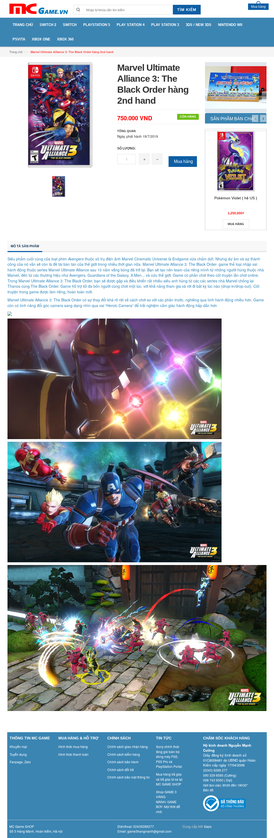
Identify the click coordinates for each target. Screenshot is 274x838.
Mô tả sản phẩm (25, 246)
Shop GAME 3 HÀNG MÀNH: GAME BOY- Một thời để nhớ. (168, 802)
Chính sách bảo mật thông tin (128, 777)
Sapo (208, 826)
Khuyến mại (18, 746)
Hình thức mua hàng (73, 746)
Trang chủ (15, 52)
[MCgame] (38, 9)
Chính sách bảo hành (123, 762)
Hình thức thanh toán (73, 754)
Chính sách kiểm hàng (123, 754)
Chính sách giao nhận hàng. (128, 746)
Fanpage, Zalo (20, 762)
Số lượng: (126, 148)
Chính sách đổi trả (120, 769)
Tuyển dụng (18, 754)
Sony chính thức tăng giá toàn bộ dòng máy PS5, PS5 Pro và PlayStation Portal (169, 756)
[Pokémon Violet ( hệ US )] (235, 161)
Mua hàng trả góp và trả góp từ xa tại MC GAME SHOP (169, 779)
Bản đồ (208, 790)
